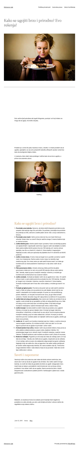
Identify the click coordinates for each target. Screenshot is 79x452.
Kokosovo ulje (8, 7)
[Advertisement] (39, 104)
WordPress (71, 443)
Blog (31, 420)
